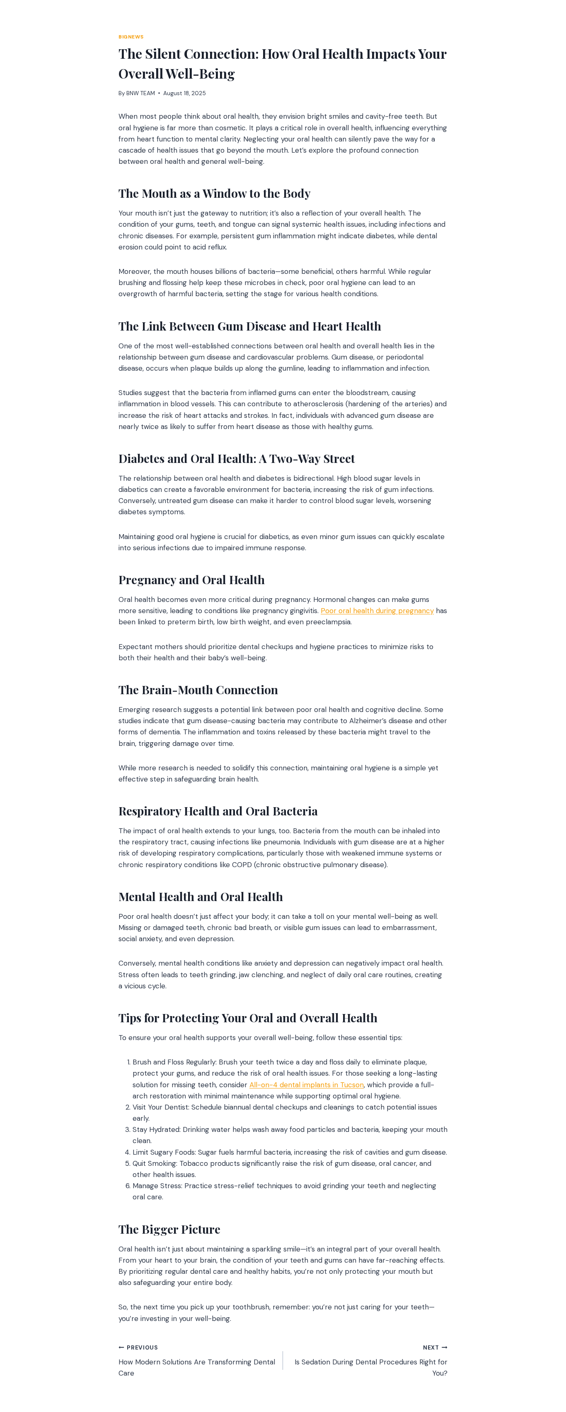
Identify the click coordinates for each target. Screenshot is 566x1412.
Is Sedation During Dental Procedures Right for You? (371, 1361)
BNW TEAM (140, 93)
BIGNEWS (131, 37)
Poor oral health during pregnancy (377, 610)
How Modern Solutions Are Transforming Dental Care (197, 1361)
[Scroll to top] (544, 1361)
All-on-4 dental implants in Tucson (306, 1084)
